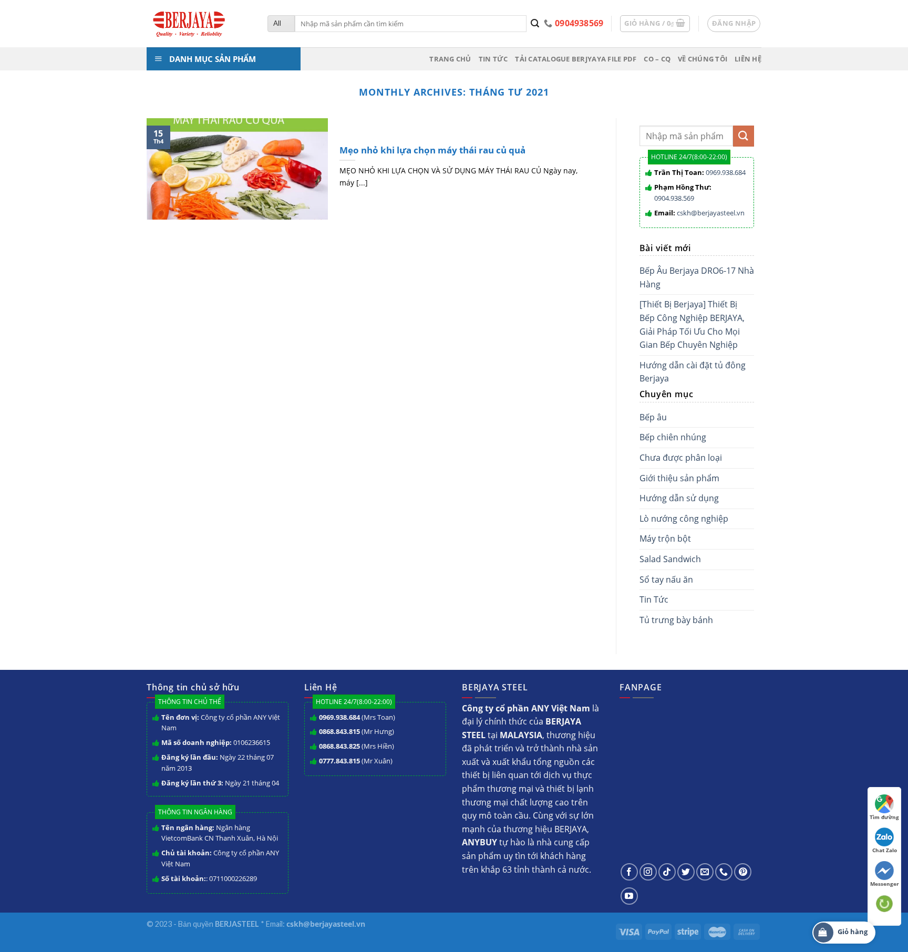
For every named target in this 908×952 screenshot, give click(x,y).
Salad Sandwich (670, 559)
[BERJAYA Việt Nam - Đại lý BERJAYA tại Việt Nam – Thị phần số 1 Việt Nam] (199, 23)
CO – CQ (657, 59)
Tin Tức (653, 599)
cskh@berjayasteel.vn (711, 213)
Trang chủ (450, 59)
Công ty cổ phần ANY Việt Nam (220, 722)
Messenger (884, 883)
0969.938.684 (726, 172)
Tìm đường (884, 817)
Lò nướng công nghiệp (683, 518)
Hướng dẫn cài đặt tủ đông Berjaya (692, 372)
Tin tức (493, 59)
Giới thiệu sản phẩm (679, 478)
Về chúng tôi (702, 59)
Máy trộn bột (665, 538)
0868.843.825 (339, 746)
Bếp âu (653, 417)
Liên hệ (748, 59)
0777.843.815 (339, 760)
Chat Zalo (884, 850)
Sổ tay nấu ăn (666, 579)
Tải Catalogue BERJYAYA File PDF (575, 59)
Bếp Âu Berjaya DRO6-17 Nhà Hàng (696, 277)
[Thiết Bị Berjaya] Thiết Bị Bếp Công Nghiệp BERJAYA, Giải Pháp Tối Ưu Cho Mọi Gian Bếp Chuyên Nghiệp (692, 324)
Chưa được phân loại (680, 457)
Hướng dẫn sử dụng (679, 498)
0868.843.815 (339, 731)
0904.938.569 (674, 198)
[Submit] (535, 23)
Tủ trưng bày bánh (676, 620)
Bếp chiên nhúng (672, 437)
